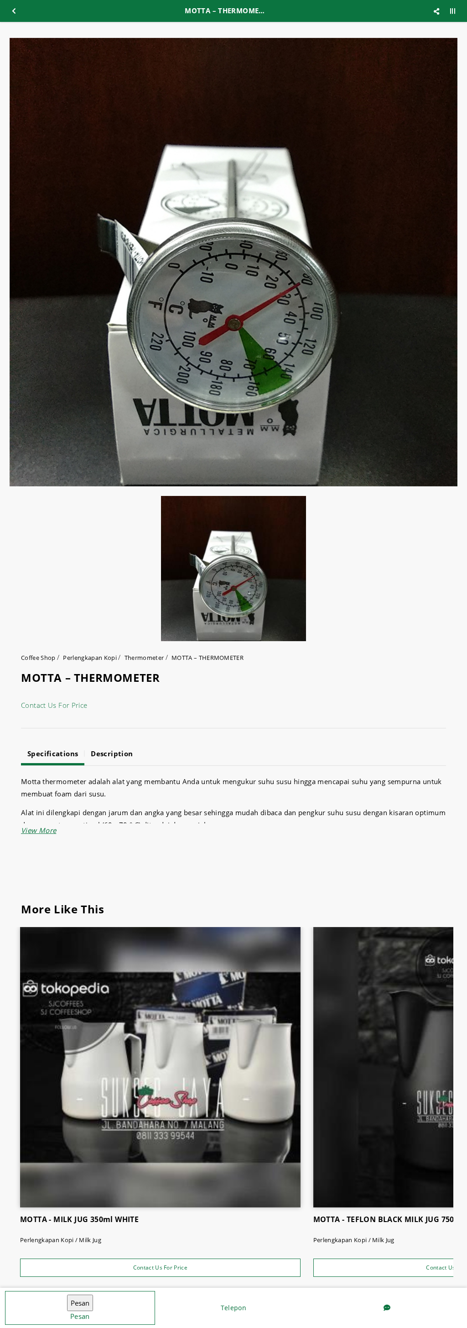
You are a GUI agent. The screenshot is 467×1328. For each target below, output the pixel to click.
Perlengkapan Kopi (90, 657)
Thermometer (144, 657)
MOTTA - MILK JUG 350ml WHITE (79, 1219)
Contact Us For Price (54, 705)
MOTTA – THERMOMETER (207, 657)
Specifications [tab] (52, 753)
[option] (233, 262)
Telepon (233, 1307)
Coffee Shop (38, 657)
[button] (38, 830)
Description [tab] (112, 753)
